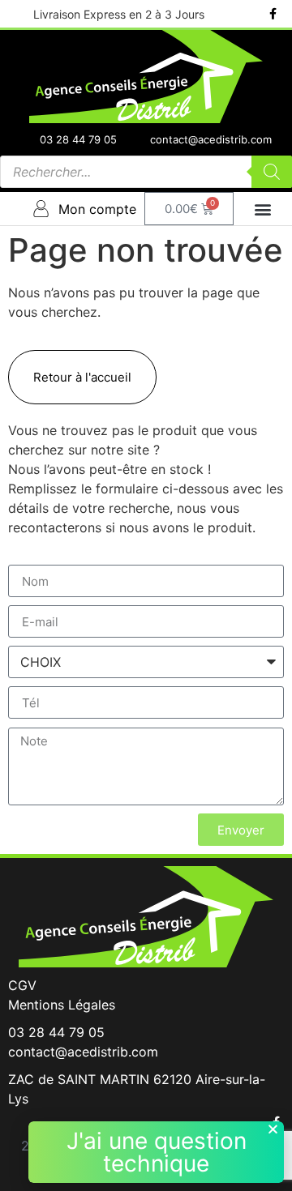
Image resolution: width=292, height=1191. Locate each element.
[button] (263, 208)
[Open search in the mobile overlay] (146, 172)
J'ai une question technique (157, 1152)
